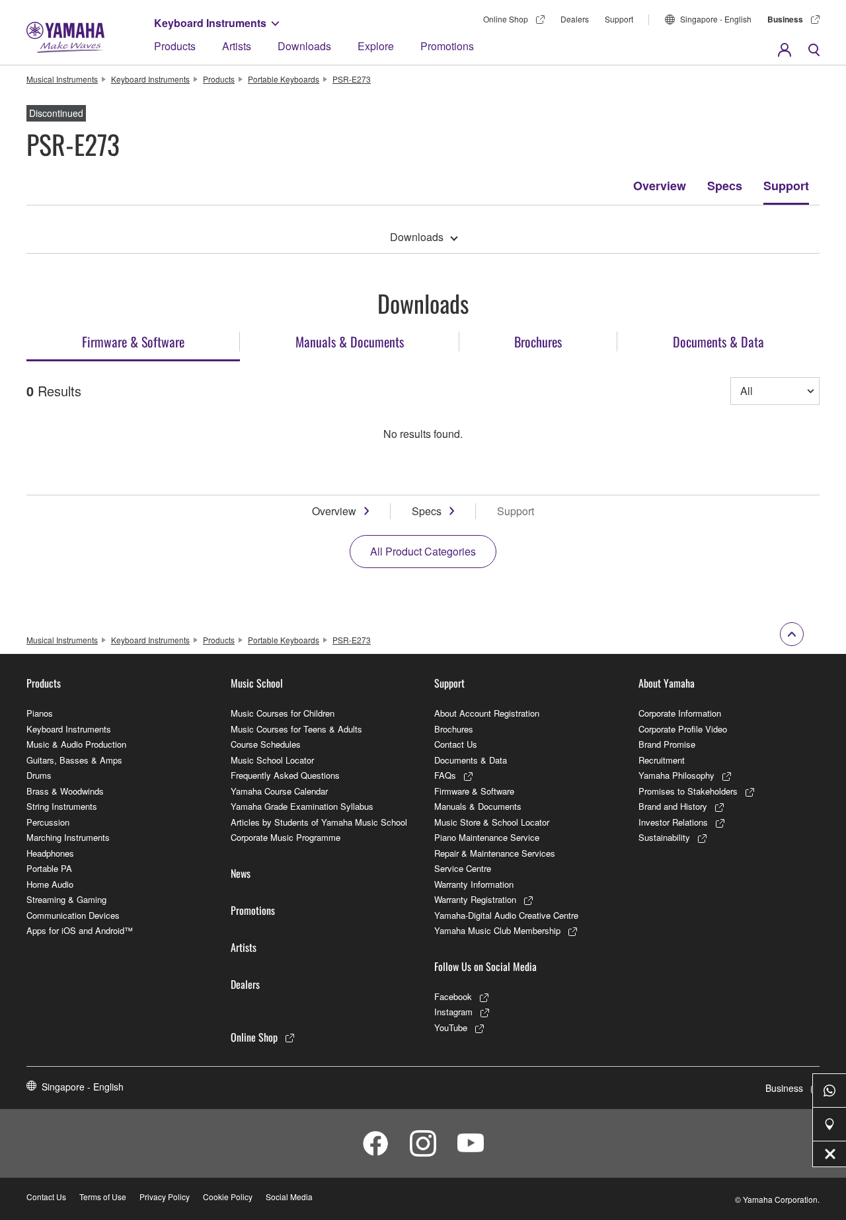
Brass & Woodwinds (65, 791)
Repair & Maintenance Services (494, 853)
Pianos (39, 713)
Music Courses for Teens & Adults (296, 729)
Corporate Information (679, 713)
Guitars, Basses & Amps (74, 760)
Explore (376, 46)
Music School (257, 683)
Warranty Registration (475, 899)
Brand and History (672, 806)
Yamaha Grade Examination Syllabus (302, 806)
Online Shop (505, 18)
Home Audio (49, 884)
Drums (39, 775)
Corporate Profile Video (682, 729)
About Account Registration (486, 713)
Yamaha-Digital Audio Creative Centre (506, 915)
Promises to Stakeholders (688, 791)
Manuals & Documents (477, 806)
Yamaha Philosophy (676, 775)
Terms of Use (102, 1196)
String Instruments (61, 806)
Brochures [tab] (538, 341)
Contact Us (455, 744)
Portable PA (49, 868)
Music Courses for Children (282, 713)
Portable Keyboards (283, 79)
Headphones (50, 853)
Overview (659, 185)
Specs (724, 185)
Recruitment (661, 760)
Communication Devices (73, 915)
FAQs (445, 775)
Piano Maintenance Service (486, 837)
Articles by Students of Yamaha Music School (319, 822)
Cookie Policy (227, 1196)
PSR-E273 (351, 79)
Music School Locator (272, 760)
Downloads (304, 46)
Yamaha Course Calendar (279, 791)
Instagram (453, 1011)
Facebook (453, 996)
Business (785, 19)
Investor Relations (673, 822)
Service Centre (462, 868)
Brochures (453, 729)
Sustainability (664, 837)
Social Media (289, 1196)
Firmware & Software (474, 791)
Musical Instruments (62, 79)
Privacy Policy (164, 1196)
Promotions (447, 46)
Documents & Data (470, 760)
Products (175, 46)
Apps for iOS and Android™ (79, 930)
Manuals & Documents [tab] (349, 341)
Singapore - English (715, 18)
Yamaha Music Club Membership (497, 930)
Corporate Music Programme (285, 837)
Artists (236, 46)
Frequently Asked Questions (285, 775)
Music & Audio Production (76, 744)
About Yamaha (666, 683)
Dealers (574, 18)
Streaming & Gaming (66, 899)
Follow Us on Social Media (485, 966)
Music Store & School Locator (491, 822)
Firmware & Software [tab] (133, 341)
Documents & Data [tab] (718, 341)
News (240, 873)
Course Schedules (266, 744)
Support (619, 18)
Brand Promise (666, 744)
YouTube (450, 1027)
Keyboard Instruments (210, 22)
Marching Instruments (68, 837)
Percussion (47, 822)
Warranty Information (474, 884)
